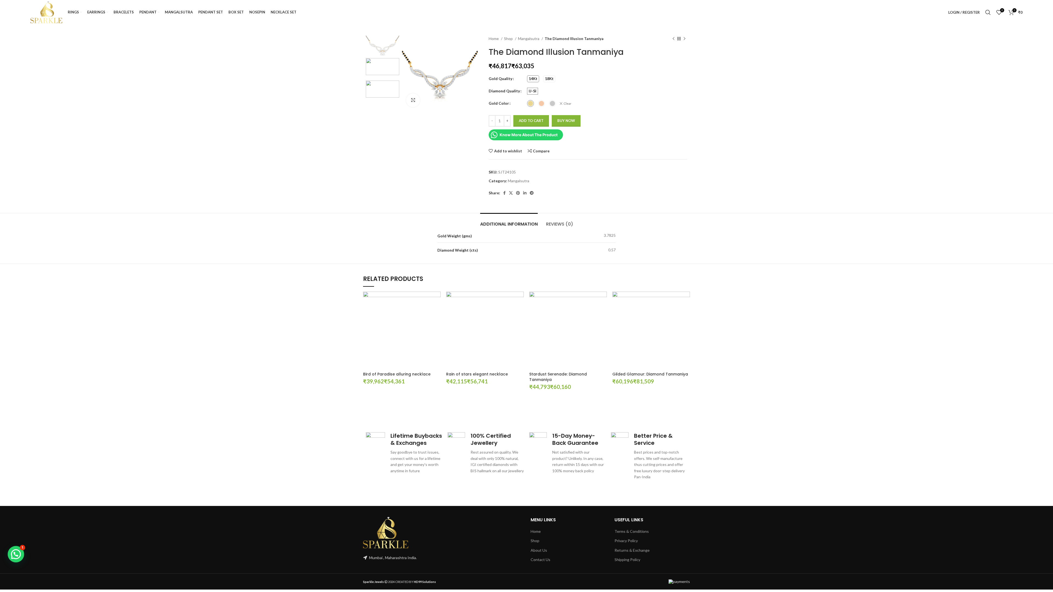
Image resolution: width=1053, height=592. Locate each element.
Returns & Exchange (632, 550)
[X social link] (510, 193)
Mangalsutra (529, 38)
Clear (567, 103)
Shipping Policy (627, 559)
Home (494, 38)
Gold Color (499, 103)
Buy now (566, 120)
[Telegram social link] (531, 193)
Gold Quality (500, 78)
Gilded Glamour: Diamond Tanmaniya (650, 374)
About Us (539, 550)
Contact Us (540, 559)
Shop (509, 38)
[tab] (509, 221)
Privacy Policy (626, 540)
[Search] (988, 12)
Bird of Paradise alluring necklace (397, 374)
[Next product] (684, 39)
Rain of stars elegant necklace (477, 374)
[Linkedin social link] (525, 193)
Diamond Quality (504, 91)
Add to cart (531, 120)
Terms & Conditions (632, 531)
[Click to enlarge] (413, 100)
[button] (16, 554)
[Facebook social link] (504, 193)
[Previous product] (673, 39)
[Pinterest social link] (518, 193)
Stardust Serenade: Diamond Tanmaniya (558, 376)
